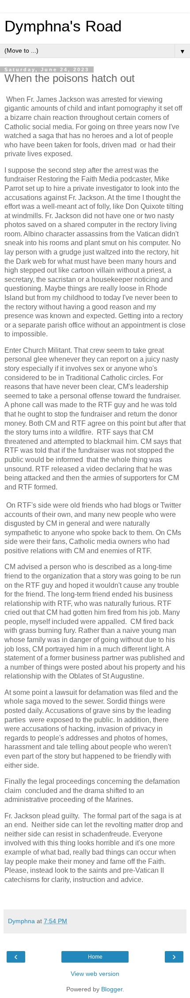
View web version (95, 973)
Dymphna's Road (63, 26)
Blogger (111, 989)
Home (95, 957)
